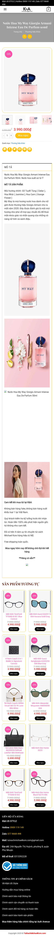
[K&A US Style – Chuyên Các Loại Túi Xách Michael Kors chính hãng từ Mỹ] (27, 9)
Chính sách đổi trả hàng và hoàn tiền (20, 909)
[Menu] (5, 9)
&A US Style (12, 883)
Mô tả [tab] (8, 167)
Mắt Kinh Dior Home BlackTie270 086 (40, 793)
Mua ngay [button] (13, 629)
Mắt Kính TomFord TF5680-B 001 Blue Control (14, 616)
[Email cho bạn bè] (19, 149)
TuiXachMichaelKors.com (35, 933)
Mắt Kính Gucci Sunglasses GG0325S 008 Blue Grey (40, 661)
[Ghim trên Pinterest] (24, 149)
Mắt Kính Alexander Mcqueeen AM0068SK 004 (40, 705)
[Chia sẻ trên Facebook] (9, 149)
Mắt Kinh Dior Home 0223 (40, 749)
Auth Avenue (43, 921)
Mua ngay (23, 135)
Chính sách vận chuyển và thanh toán (20, 902)
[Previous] (6, 80)
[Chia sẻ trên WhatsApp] (4, 149)
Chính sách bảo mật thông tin (16, 896)
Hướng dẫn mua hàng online (16, 889)
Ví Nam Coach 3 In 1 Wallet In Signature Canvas (14, 661)
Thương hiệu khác (32, 32)
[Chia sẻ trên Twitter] (14, 149)
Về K (4, 883)
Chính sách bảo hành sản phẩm (17, 915)
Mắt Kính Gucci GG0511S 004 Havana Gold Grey (40, 615)
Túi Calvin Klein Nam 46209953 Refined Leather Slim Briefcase (13, 750)
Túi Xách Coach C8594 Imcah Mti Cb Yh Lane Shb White (14, 705)
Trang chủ (18, 32)
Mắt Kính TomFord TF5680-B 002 (14, 793)
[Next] (47, 80)
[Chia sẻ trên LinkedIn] (29, 149)
